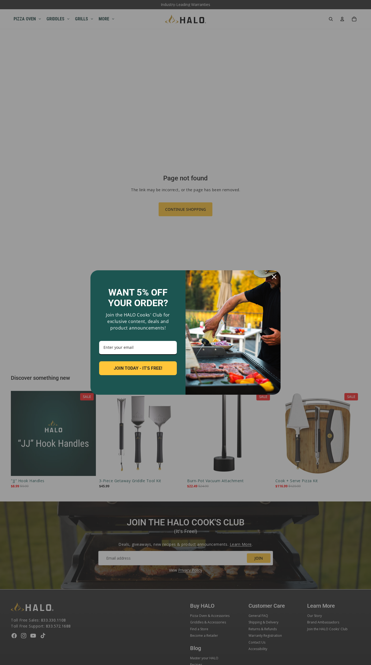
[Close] (274, 276)
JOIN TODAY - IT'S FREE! (138, 368)
